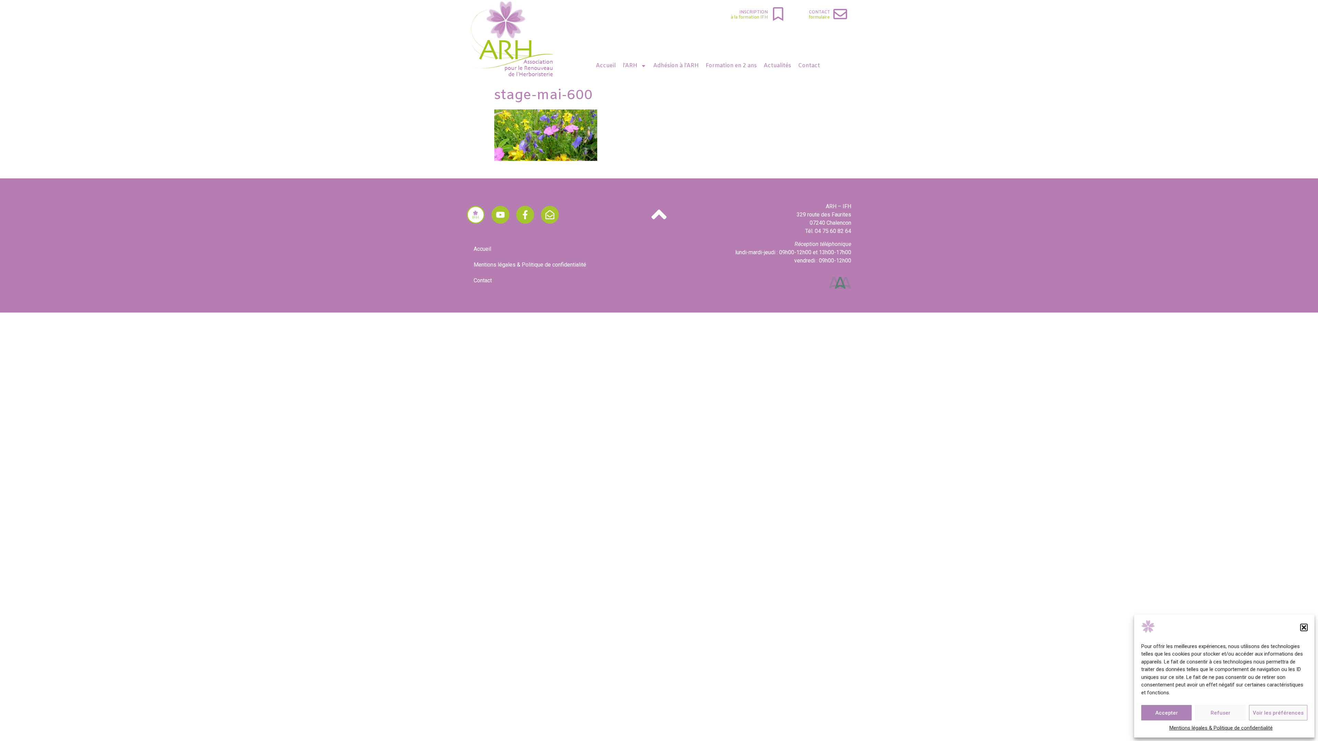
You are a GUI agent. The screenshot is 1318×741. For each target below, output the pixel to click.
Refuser (1220, 713)
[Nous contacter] (550, 215)
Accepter (1166, 713)
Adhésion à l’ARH (676, 65)
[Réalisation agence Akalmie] (840, 283)
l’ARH (630, 65)
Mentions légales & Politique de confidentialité (1221, 728)
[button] (1303, 627)
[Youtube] (500, 215)
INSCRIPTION (753, 12)
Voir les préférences (1278, 713)
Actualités (777, 65)
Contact (819, 12)
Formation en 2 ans (731, 65)
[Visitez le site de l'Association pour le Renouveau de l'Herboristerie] (476, 215)
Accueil (606, 65)
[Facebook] (525, 215)
